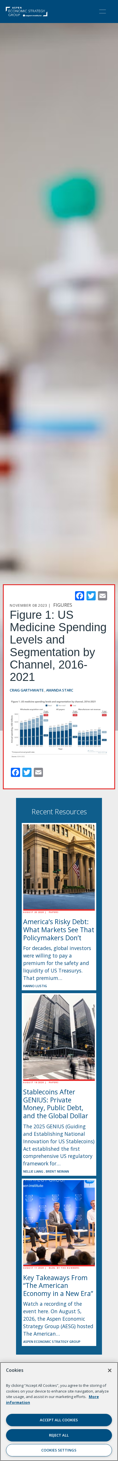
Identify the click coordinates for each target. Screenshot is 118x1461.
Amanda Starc (59, 690)
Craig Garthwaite (27, 690)
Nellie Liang (33, 1171)
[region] (59, 1411)
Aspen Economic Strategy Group (51, 1341)
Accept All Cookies (59, 1419)
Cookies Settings (58, 1450)
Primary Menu (102, 11)
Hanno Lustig (35, 986)
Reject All (59, 1435)
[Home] (26, 11)
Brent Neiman (57, 1171)
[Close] (109, 1370)
